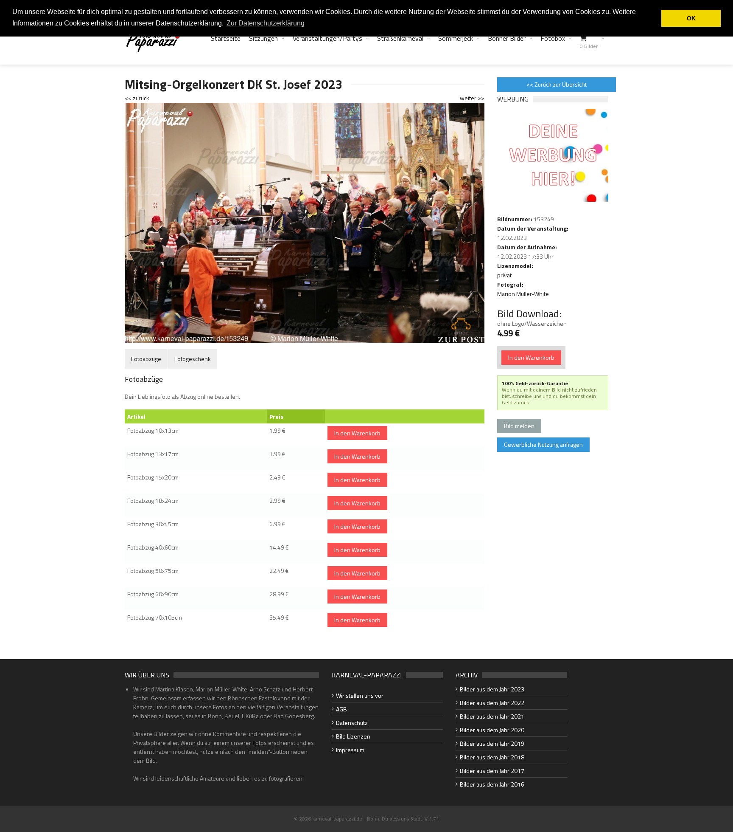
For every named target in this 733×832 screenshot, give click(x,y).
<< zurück (137, 97)
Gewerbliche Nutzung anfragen (543, 444)
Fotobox (552, 38)
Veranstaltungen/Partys (327, 38)
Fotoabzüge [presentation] (146, 358)
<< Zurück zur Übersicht (556, 84)
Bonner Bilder (507, 38)
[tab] (146, 358)
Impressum (350, 749)
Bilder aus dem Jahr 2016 (492, 784)
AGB (341, 709)
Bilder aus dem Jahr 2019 (492, 743)
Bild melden (519, 425)
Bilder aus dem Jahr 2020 (492, 729)
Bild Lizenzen (353, 736)
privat (504, 275)
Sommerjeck (455, 38)
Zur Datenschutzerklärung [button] (266, 23)
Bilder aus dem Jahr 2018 (492, 757)
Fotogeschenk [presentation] (192, 358)
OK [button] (691, 18)
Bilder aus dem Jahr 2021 (492, 716)
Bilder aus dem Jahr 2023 (492, 689)
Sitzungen (263, 38)
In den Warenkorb (357, 433)
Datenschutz (352, 722)
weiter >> (472, 97)
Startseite (226, 38)
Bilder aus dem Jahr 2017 (492, 770)
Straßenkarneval (400, 38)
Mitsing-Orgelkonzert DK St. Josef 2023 (234, 84)
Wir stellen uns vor (359, 695)
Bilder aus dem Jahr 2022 (492, 702)
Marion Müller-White (523, 293)
